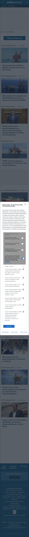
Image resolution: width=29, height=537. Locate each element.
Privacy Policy (23, 332)
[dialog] (14, 268)
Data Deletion (5, 332)
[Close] (25, 205)
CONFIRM (9, 326)
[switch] (23, 238)
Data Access (14, 332)
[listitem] (14, 234)
